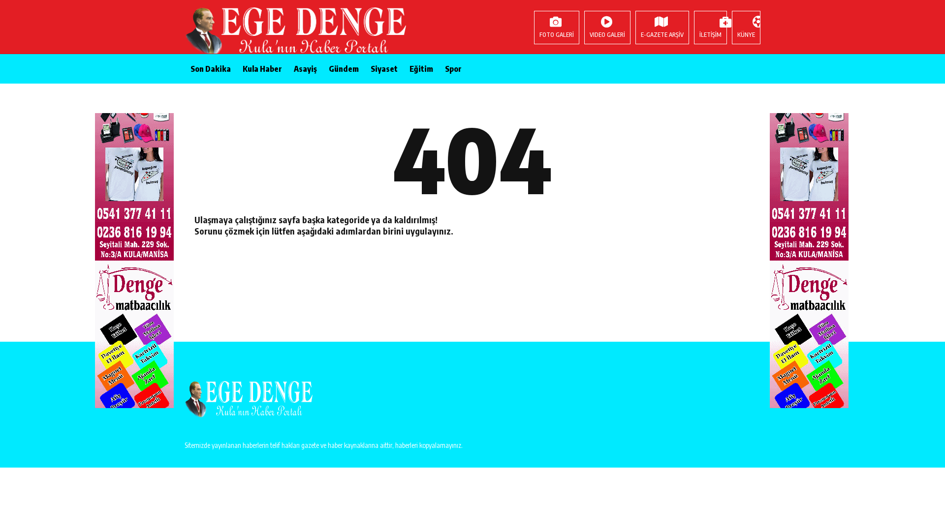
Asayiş (305, 69)
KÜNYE (746, 34)
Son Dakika (210, 69)
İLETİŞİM (710, 34)
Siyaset (384, 69)
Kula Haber (262, 69)
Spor (453, 69)
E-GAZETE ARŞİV (662, 34)
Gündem (344, 69)
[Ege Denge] (249, 32)
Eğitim (421, 69)
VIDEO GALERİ (607, 34)
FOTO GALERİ (556, 34)
